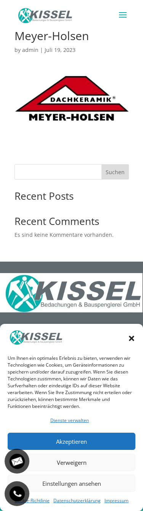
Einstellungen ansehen (71, 483)
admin (30, 49)
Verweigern (72, 462)
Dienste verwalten (69, 420)
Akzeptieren (71, 441)
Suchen (115, 172)
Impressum (116, 500)
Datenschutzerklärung (77, 500)
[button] (131, 338)
